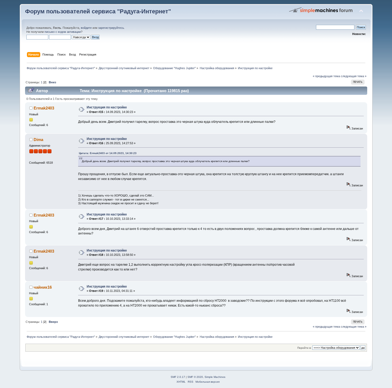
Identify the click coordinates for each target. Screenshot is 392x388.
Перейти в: (304, 347)
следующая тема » (353, 76)
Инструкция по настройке (107, 107)
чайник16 (43, 287)
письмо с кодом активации (63, 31)
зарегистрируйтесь (111, 27)
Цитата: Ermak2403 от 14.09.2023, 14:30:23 (108, 153)
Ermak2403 (44, 108)
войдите (86, 27)
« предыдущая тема (326, 76)
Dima (38, 139)
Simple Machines (215, 376)
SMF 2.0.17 (178, 376)
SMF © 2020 (195, 376)
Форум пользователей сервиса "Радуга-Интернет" (98, 11)
